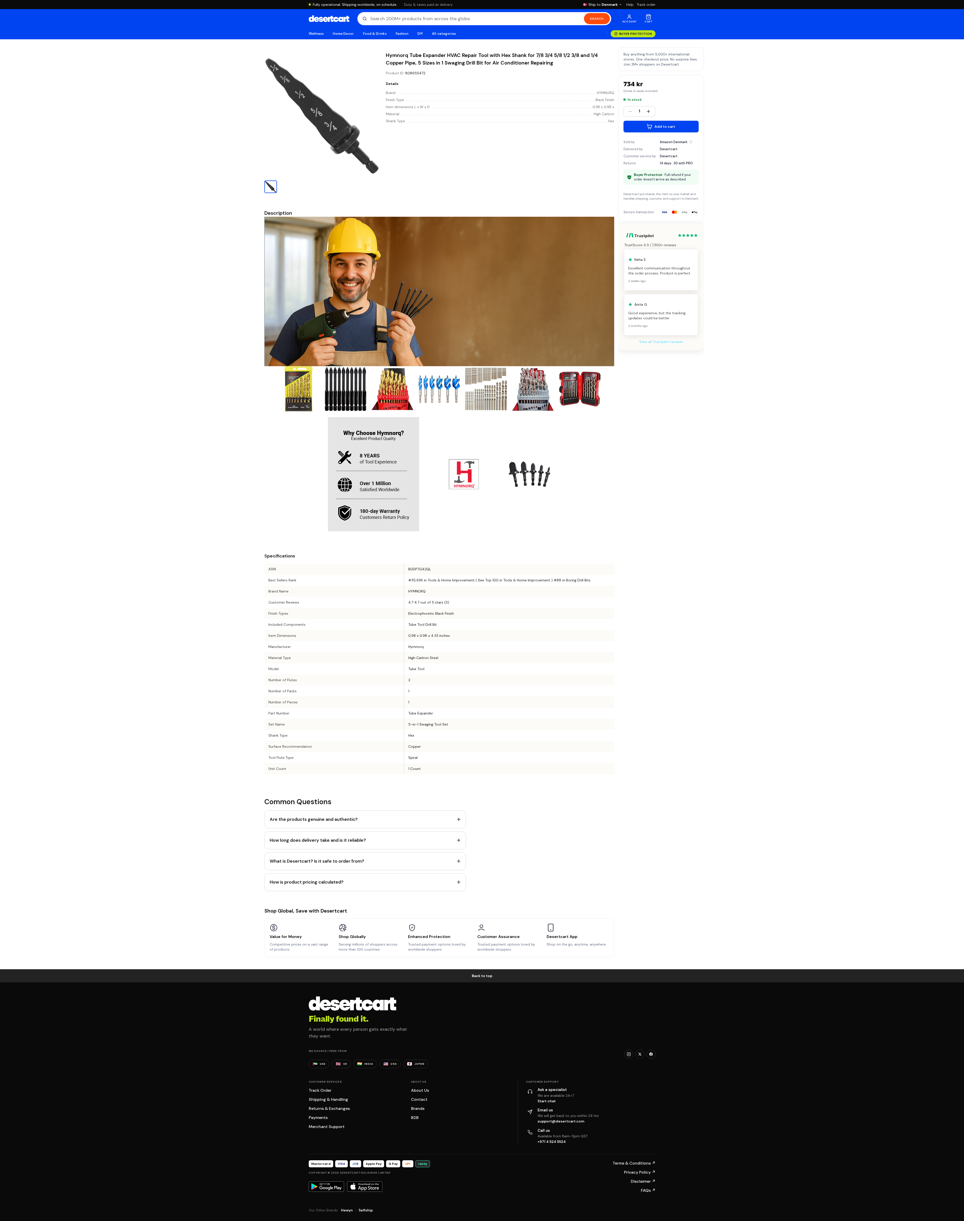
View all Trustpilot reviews (661, 341)
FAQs (648, 1190)
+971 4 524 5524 (552, 1141)
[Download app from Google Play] (326, 1186)
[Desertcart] (329, 18)
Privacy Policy (640, 1172)
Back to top (482, 976)
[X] (639, 1054)
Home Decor (343, 34)
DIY (420, 34)
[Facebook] (651, 1054)
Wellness (316, 34)
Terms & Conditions (634, 1163)
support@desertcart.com (561, 1121)
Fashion (402, 34)
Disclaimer (643, 1181)
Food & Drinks (375, 34)
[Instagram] (628, 1054)
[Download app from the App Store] (364, 1186)
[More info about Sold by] (691, 142)
